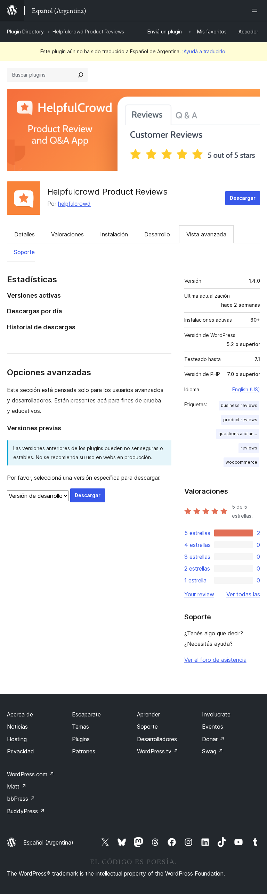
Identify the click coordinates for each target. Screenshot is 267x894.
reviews (249, 447)
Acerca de (20, 714)
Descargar (243, 198)
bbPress (21, 798)
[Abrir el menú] (256, 10)
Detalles (24, 234)
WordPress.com (30, 774)
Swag (212, 751)
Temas (80, 726)
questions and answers (238, 433)
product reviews (240, 419)
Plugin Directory (25, 31)
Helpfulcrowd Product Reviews (107, 192)
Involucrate (216, 714)
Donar (213, 739)
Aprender (148, 714)
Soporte (24, 252)
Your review (199, 594)
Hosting (17, 739)
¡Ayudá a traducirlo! (204, 51)
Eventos (212, 726)
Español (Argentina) (48, 842)
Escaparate (86, 714)
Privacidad (20, 751)
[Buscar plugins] (81, 75)
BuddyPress (26, 811)
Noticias (17, 726)
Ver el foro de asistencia (215, 659)
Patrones (83, 751)
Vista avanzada (206, 234)
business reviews (239, 405)
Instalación (114, 234)
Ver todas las (243, 594)
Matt (16, 786)
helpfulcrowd (74, 203)
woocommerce (241, 462)
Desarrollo (157, 234)
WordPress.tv (157, 751)
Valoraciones (67, 234)
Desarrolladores (157, 739)
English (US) (246, 389)
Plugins (81, 739)
